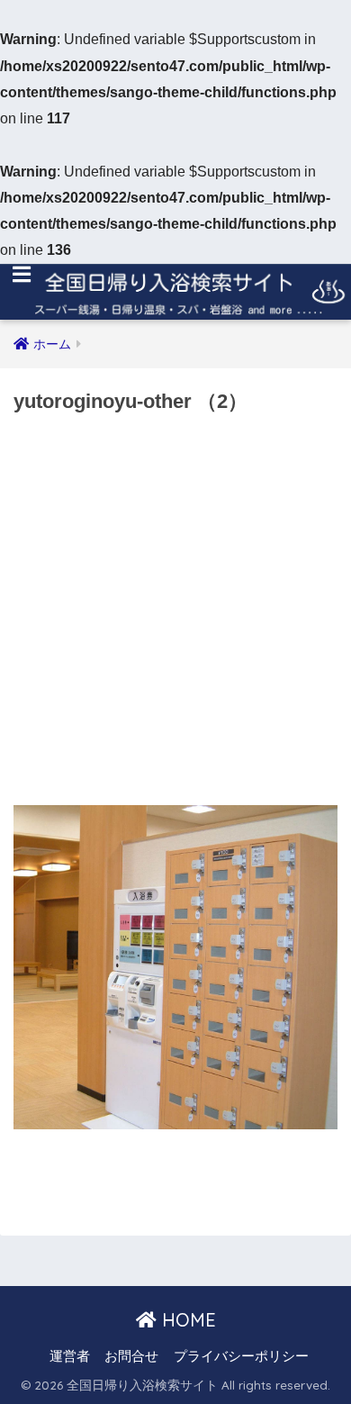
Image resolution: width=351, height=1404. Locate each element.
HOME (186, 1320)
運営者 (70, 1356)
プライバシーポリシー (241, 1356)
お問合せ (131, 1356)
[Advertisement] (175, 615)
